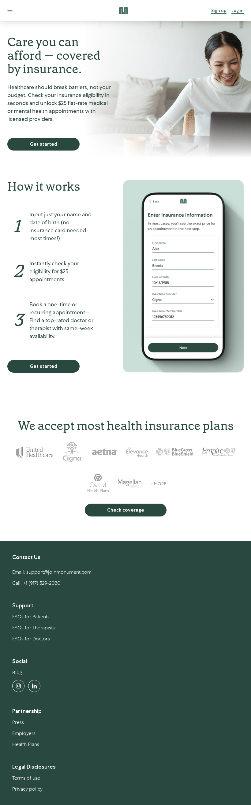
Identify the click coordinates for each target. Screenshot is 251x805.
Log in (237, 10)
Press (18, 722)
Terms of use (26, 778)
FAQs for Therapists (33, 627)
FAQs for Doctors (31, 638)
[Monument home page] (123, 10)
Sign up (219, 10)
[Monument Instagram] (18, 686)
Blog (17, 672)
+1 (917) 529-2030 (42, 583)
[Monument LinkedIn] (34, 686)
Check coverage (125, 510)
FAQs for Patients (31, 616)
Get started (43, 144)
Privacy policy (27, 789)
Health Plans (25, 744)
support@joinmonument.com (59, 572)
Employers (24, 733)
